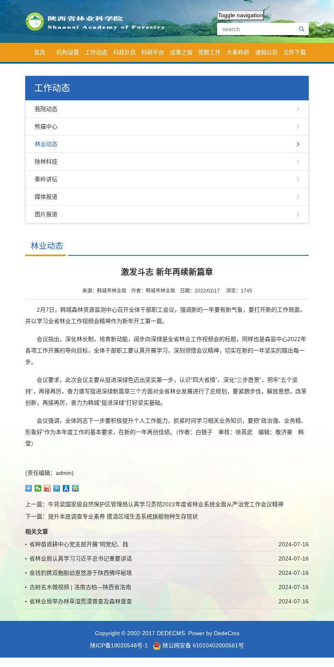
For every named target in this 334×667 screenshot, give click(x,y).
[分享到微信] (38, 488)
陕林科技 (46, 161)
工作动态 (96, 52)
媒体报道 (46, 196)
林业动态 (46, 144)
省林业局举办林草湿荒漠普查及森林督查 (80, 601)
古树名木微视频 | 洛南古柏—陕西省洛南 (80, 587)
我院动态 (46, 109)
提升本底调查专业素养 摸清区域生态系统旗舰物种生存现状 (123, 516)
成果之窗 (181, 52)
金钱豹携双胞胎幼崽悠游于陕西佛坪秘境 (80, 572)
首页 (39, 52)
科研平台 (152, 52)
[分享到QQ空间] (75, 488)
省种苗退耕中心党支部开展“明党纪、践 (78, 544)
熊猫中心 (46, 126)
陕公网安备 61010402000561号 (202, 645)
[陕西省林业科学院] (98, 21)
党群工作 (209, 52)
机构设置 (67, 52)
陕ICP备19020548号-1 (119, 645)
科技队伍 (124, 52)
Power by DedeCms (214, 633)
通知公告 (266, 52)
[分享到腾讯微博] (56, 488)
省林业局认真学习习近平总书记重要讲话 (80, 558)
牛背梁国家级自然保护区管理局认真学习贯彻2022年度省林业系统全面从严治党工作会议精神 (165, 504)
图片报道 (46, 214)
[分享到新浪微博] (47, 488)
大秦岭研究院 (237, 55)
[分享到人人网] (66, 488)
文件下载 (294, 52)
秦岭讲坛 (46, 179)
